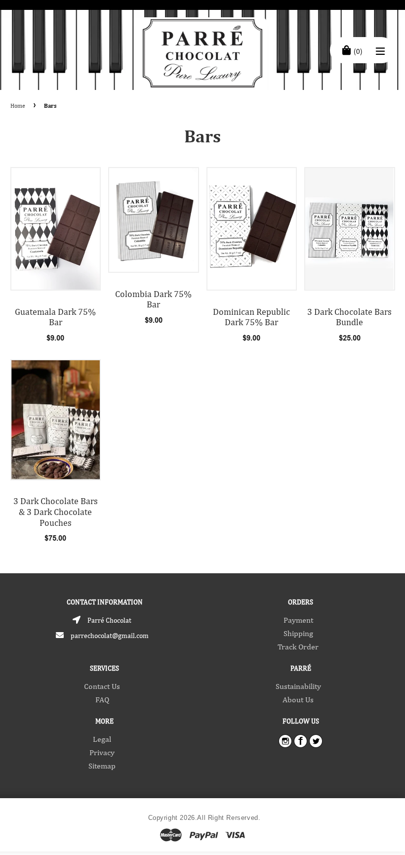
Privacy (102, 752)
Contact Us (102, 686)
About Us (298, 699)
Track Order (298, 646)
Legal (102, 739)
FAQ (102, 699)
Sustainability (298, 686)
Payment (298, 620)
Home (17, 105)
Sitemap (102, 765)
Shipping (298, 633)
